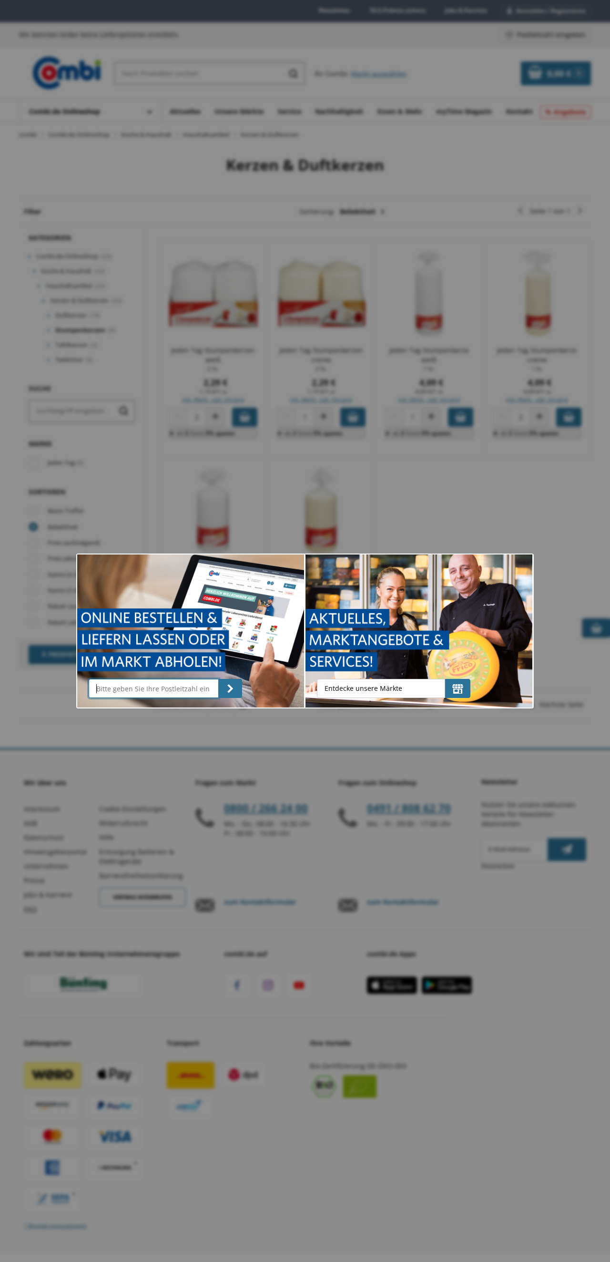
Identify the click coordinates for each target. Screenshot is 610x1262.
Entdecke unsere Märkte (363, 688)
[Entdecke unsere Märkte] (457, 688)
